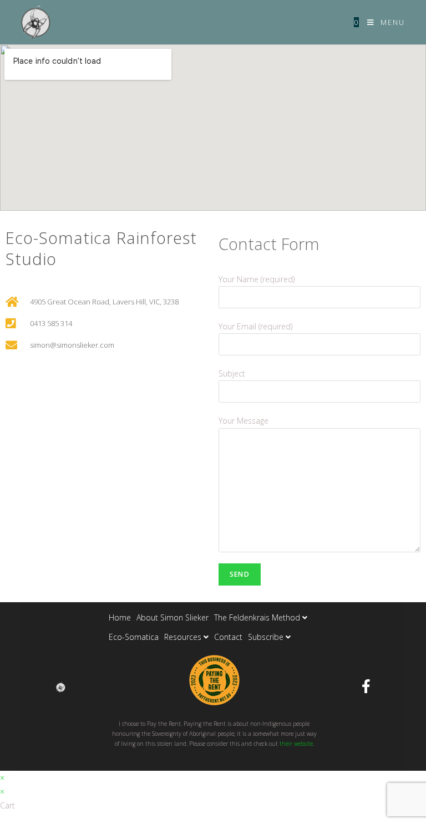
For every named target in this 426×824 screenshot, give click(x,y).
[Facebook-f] (366, 686)
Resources (184, 637)
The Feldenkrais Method (258, 617)
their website (296, 743)
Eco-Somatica (134, 637)
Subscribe (267, 637)
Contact (228, 637)
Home (120, 617)
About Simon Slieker (172, 617)
